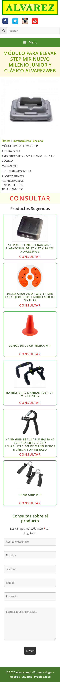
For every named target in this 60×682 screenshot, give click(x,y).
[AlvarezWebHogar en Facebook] (5, 21)
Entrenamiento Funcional (28, 141)
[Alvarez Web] (30, 7)
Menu (33, 42)
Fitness (6, 141)
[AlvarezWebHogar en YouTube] (35, 21)
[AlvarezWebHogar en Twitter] (15, 21)
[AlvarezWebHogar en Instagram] (25, 21)
